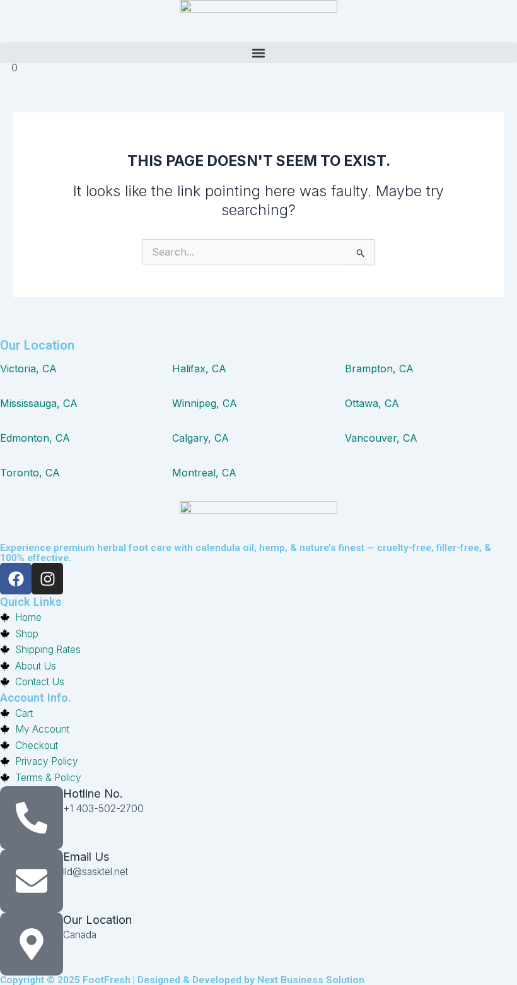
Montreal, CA (204, 472)
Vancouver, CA (381, 438)
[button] (258, 52)
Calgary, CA (200, 438)
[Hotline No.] (31, 817)
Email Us (86, 856)
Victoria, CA (28, 368)
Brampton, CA (379, 368)
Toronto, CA (30, 472)
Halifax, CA (199, 368)
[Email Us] (31, 880)
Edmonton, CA (35, 438)
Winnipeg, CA (204, 403)
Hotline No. (93, 793)
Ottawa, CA (372, 403)
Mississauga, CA (39, 403)
